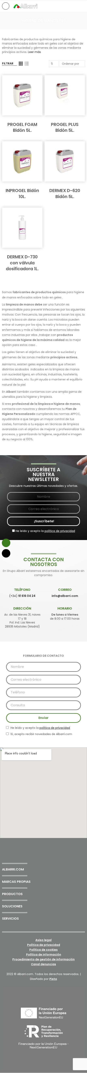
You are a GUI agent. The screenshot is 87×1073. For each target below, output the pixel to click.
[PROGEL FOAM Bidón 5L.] (22, 95)
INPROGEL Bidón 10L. (22, 193)
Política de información (43, 955)
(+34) (22, 596)
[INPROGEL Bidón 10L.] (22, 161)
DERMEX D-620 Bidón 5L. (64, 193)
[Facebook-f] (32, 855)
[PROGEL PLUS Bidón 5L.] (65, 95)
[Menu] (5, 6)
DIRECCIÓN (22, 608)
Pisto (53, 979)
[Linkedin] (54, 855)
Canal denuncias (43, 964)
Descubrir (23, 119)
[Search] (76, 6)
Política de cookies (43, 950)
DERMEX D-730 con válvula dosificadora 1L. (22, 263)
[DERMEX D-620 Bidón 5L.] (65, 161)
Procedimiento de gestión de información (43, 959)
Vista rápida (32, 82)
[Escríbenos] (6, 543)
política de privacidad (60, 531)
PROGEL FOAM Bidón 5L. (22, 127)
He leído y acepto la (45, 531)
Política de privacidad (43, 945)
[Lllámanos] (6, 553)
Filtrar (7, 63)
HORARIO (64, 608)
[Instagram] (43, 855)
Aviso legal (43, 940)
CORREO (65, 589)
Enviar (43, 718)
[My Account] (83, 6)
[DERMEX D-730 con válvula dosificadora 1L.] (22, 228)
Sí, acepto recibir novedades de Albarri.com (41, 734)
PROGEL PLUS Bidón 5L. (65, 127)
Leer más (34, 52)
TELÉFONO (22, 589)
